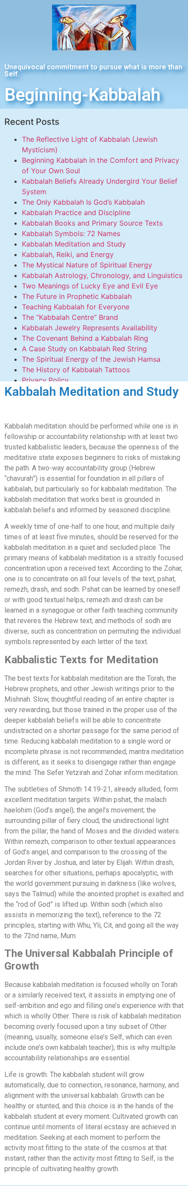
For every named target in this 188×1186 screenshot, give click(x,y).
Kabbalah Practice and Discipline (76, 212)
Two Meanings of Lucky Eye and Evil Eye (90, 285)
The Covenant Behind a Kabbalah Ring (85, 338)
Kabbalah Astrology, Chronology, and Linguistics (102, 275)
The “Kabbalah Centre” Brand (70, 317)
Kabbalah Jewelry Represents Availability (89, 327)
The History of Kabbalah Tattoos (76, 369)
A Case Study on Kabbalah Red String (84, 348)
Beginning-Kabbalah (82, 95)
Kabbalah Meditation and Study (74, 244)
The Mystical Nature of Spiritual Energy (87, 265)
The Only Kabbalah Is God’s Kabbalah (83, 202)
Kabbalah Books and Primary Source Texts (92, 223)
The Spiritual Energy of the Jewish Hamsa (91, 359)
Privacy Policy (45, 380)
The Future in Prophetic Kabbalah (77, 296)
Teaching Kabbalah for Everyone (75, 306)
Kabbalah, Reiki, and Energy (68, 254)
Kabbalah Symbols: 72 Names (71, 233)
